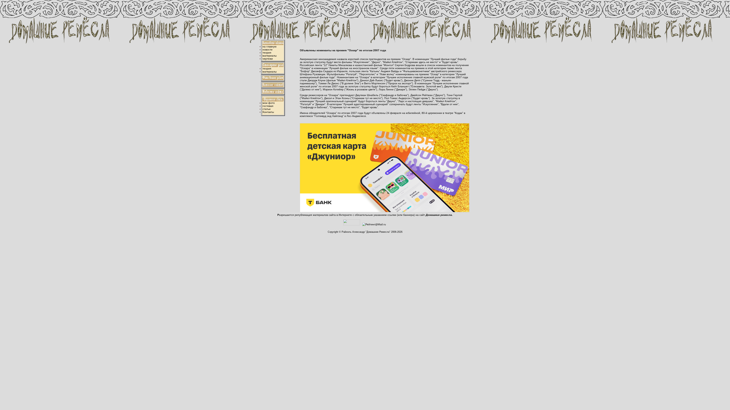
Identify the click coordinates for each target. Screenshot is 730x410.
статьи (267, 108)
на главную (270, 46)
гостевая (268, 105)
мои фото (269, 102)
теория (267, 52)
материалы (270, 55)
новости (267, 49)
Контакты (268, 112)
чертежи (268, 58)
